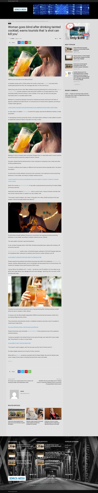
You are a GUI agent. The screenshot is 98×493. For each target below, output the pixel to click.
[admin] (9, 38)
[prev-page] (9, 428)
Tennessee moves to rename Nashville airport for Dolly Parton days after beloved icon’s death (52, 423)
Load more (77, 84)
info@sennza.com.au (40, 485)
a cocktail (46, 83)
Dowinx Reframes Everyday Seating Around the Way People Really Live (81, 49)
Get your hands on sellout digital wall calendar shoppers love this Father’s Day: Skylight (82, 57)
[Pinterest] (26, 42)
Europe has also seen (14, 251)
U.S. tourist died (24, 185)
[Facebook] (19, 42)
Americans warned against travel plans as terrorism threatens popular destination (16, 423)
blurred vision (56, 261)
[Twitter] (22, 42)
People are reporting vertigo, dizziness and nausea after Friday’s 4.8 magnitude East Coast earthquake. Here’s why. (77, 95)
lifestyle (18, 355)
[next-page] (11, 428)
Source (10, 361)
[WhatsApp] (29, 42)
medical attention (32, 331)
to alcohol (25, 111)
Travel (13, 21)
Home (9, 21)
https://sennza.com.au (24, 393)
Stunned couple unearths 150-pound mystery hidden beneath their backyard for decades (34, 423)
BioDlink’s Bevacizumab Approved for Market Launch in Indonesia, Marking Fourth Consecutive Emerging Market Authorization (49, 382)
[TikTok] (74, 479)
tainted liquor (27, 191)
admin (12, 38)
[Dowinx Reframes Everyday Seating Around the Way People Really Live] (69, 49)
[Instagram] (70, 479)
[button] (88, 17)
